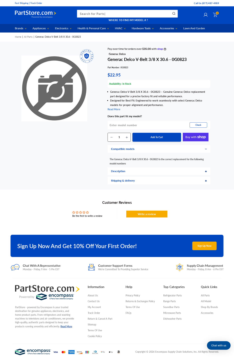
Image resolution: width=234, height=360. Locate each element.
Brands (19, 28)
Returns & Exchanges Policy (140, 301)
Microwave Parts (172, 312)
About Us (93, 295)
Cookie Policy (95, 336)
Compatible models (122, 148)
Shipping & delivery (123, 180)
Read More (66, 326)
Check (198, 125)
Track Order (94, 312)
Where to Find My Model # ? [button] (128, 20)
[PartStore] (36, 14)
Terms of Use (95, 330)
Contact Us (94, 301)
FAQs (128, 312)
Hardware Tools (141, 28)
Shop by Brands (209, 307)
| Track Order (35, 3)
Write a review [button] (147, 214)
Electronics (62, 28)
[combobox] (127, 14)
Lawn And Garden (194, 28)
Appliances (39, 28)
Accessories (167, 28)
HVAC (119, 28)
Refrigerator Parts (172, 295)
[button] (219, 345)
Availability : (115, 83)
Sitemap (92, 324)
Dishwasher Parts (172, 318)
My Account (94, 307)
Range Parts (169, 301)
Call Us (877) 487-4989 (206, 3)
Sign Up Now (204, 245)
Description (118, 171)
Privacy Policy (133, 295)
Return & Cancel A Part (100, 318)
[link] (227, 335)
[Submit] (174, 13)
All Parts (28, 36)
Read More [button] (114, 109)
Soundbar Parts (172, 307)
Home (18, 36)
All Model (206, 301)
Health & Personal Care (92, 28)
